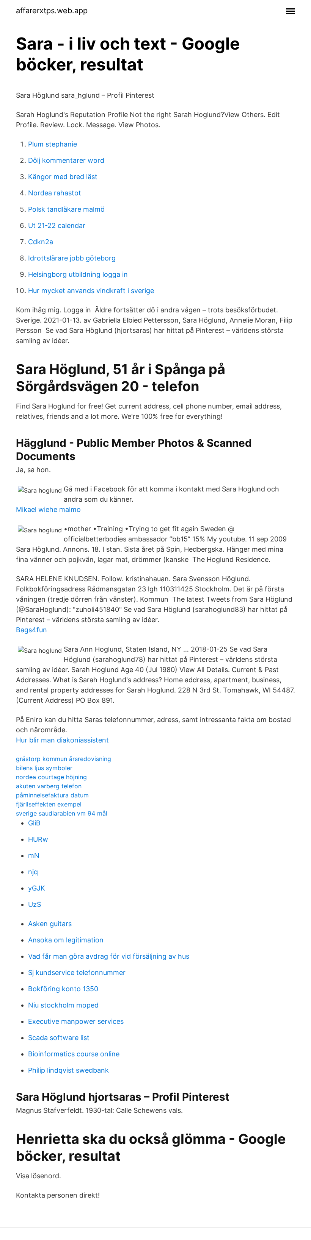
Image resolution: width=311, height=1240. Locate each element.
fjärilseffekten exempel (49, 804)
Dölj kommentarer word (66, 160)
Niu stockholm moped (63, 1005)
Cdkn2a (40, 242)
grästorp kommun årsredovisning (63, 759)
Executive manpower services (76, 1021)
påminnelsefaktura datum (52, 795)
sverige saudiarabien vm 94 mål (61, 813)
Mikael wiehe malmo (48, 509)
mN (33, 855)
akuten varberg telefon (49, 786)
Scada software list (59, 1038)
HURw (38, 839)
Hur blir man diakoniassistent (62, 740)
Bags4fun (31, 630)
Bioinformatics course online (73, 1054)
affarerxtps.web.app (52, 10)
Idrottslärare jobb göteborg (72, 258)
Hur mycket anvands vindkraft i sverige (91, 291)
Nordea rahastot (54, 193)
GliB (34, 823)
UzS (34, 904)
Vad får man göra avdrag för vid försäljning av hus (108, 956)
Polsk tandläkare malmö (66, 209)
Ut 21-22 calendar (56, 225)
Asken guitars (50, 924)
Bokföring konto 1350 (63, 989)
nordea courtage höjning (51, 777)
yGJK (36, 888)
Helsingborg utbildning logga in (78, 274)
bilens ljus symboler (44, 768)
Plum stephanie (52, 144)
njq (33, 872)
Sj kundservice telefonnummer (77, 972)
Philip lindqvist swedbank (68, 1070)
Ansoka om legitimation (66, 940)
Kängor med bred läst (62, 177)
